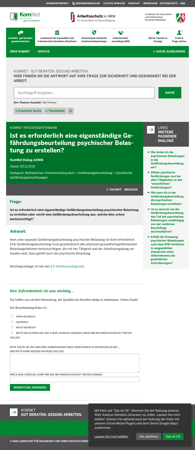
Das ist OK (173, 437)
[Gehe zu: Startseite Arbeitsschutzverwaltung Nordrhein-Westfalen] (93, 17)
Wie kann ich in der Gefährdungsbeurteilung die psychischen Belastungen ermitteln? (167, 198)
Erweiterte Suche (29, 111)
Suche (170, 51)
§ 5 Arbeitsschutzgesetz (67, 266)
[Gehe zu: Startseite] (25, 17)
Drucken (130, 189)
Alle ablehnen (148, 437)
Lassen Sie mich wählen (111, 437)
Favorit (115, 189)
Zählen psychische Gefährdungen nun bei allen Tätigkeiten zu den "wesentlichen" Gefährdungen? (166, 180)
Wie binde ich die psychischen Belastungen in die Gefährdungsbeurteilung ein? (168, 160)
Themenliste (56, 111)
